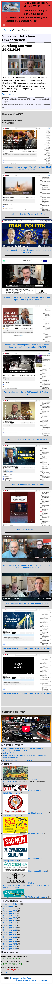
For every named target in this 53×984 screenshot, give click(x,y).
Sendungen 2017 (10, 928)
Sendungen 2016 (10, 925)
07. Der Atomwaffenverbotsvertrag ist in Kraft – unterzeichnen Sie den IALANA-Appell (26, 885)
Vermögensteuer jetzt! (12, 972)
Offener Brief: (8, 753)
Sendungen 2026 (10, 949)
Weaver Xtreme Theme (27, 980)
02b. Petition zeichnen (12, 793)
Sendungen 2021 (10, 937)
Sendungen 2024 (24, 99)
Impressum (43, 980)
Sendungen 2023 (10, 941)
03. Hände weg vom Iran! (38, 813)
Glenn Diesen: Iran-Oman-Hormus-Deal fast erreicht (24, 748)
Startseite (7, 30)
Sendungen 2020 (10, 935)
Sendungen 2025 (10, 946)
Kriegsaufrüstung (34, 104)
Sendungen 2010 (10, 911)
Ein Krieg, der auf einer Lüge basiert (17, 760)
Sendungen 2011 (10, 913)
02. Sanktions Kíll (35, 791)
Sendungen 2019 (10, 932)
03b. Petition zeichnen (12, 815)
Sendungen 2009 (10, 909)
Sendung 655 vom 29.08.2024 (17, 47)
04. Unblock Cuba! (35, 833)
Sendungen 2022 (10, 939)
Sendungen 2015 (10, 923)
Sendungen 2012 (10, 916)
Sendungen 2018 (10, 930)
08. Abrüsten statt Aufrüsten (36, 897)
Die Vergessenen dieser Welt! (20, 978)
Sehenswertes (9, 906)
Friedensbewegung (18, 104)
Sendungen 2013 (10, 918)
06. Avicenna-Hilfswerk (37, 871)
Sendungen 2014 (10, 920)
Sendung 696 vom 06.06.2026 (15, 751)
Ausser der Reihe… (11, 904)
